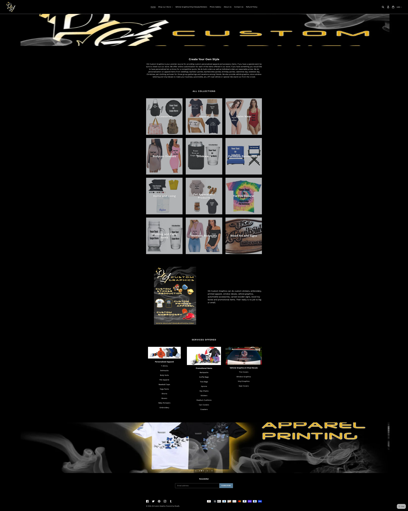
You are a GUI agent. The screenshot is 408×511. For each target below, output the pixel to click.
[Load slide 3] (203, 471)
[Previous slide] (196, 470)
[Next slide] (207, 470)
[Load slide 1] (199, 471)
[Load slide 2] (201, 471)
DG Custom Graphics (159, 506)
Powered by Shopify (172, 506)
